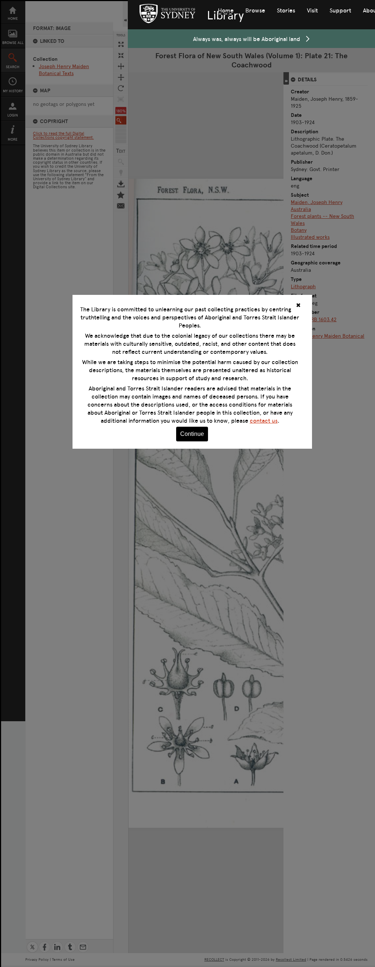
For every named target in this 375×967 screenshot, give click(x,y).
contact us (264, 420)
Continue (192, 434)
